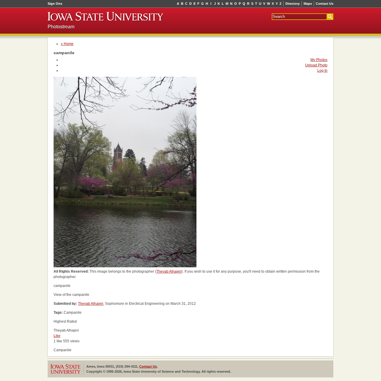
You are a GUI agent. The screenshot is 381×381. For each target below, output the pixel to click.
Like (57, 336)
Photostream (61, 26)
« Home (67, 44)
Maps (308, 3)
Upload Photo (316, 65)
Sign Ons (55, 3)
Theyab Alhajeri (169, 271)
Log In (322, 70)
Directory (292, 3)
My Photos (318, 60)
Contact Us (324, 3)
